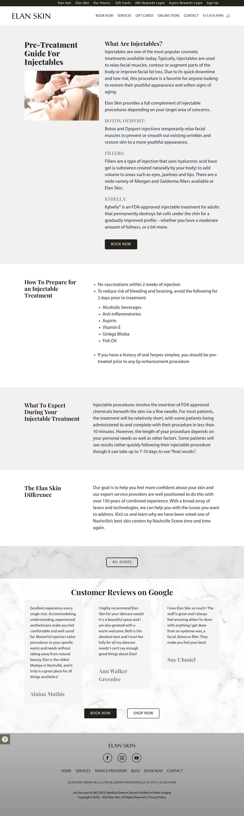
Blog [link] (135, 771)
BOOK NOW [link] (121, 244)
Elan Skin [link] (82, 3)
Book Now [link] (104, 16)
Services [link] (124, 16)
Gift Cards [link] (123, 3)
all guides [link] (122, 562)
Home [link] (66, 771)
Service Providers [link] (111, 771)
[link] (5, 739)
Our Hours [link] (101, 3)
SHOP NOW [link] (143, 713)
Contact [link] (191, 16)
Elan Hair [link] (64, 3)
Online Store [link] (169, 16)
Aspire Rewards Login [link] (185, 3)
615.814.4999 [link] (213, 16)
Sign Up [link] (213, 3)
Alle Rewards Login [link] (150, 3)
